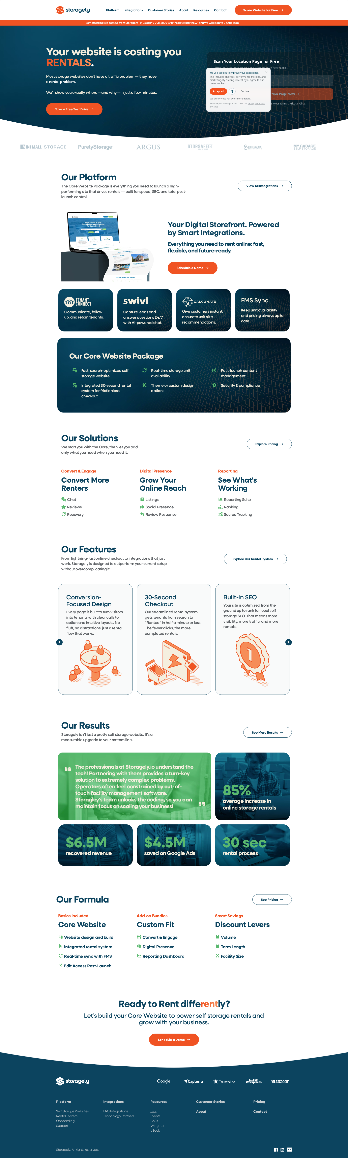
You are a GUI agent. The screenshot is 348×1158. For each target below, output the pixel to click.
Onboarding (65, 1121)
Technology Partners (118, 1116)
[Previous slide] (59, 642)
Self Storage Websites (72, 1111)
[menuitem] (112, 10)
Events (155, 1116)
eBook (155, 1130)
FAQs (154, 1121)
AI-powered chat (146, 322)
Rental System (67, 1116)
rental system (186, 611)
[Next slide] (288, 642)
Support (62, 1125)
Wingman (158, 1125)
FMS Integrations (115, 1111)
